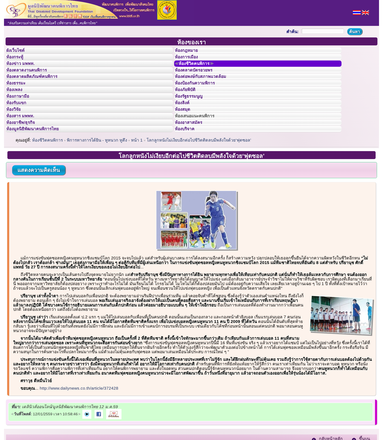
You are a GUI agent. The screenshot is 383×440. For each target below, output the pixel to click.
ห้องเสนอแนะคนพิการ (199, 141)
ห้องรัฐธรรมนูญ (192, 114)
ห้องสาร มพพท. (24, 141)
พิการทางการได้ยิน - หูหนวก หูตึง (97, 171)
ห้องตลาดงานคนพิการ (31, 78)
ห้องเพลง (17, 105)
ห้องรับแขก (20, 123)
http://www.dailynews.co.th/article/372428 (79, 419)
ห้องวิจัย (16, 132)
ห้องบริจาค (188, 158)
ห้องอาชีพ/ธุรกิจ (24, 150)
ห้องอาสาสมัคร (192, 150)
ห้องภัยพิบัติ (188, 105)
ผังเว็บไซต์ (19, 51)
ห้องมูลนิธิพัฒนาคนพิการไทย (39, 158)
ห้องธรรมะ (19, 96)
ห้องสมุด (185, 132)
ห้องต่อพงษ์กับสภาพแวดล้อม (206, 87)
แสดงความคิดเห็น (39, 201)
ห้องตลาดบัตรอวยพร (198, 78)
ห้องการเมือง (189, 60)
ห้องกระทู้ (18, 60)
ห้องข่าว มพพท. (24, 69)
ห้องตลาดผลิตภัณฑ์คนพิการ (38, 87)
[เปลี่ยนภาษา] (357, 12)
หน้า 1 (137, 171)
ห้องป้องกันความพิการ (199, 96)
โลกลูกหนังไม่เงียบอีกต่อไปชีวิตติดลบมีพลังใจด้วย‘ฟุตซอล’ (199, 171)
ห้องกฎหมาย (189, 51)
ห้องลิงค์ (184, 123)
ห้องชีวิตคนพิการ (199, 69)
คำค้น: (292, 31)
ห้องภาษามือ (21, 114)
